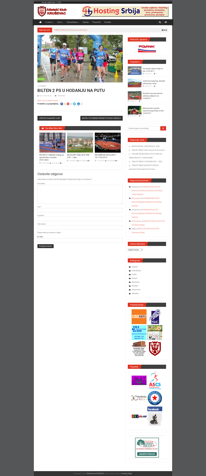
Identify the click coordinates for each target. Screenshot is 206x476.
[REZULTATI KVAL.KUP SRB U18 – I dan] (80, 142)
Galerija (85, 22)
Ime (39, 207)
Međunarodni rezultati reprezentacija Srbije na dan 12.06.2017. (153, 110)
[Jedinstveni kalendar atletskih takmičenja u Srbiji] (135, 83)
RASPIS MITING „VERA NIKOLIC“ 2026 (146, 146)
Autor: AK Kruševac (45, 96)
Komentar (41, 183)
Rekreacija (135, 282)
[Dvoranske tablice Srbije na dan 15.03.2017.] (135, 70)
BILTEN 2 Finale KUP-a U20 (50, 118)
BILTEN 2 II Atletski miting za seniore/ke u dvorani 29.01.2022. (51, 157)
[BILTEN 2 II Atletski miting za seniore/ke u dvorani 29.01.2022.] (52, 142)
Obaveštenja (72, 22)
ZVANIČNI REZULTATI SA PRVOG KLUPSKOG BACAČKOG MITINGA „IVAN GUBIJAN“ (147, 190)
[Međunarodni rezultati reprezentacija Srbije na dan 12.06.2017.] (135, 110)
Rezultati (41, 79)
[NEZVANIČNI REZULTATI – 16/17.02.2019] (108, 142)
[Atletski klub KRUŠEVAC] (52, 11)
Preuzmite (96, 22)
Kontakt (107, 22)
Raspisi (134, 278)
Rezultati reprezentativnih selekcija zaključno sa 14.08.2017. (152, 95)
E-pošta (40, 215)
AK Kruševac (55, 163)
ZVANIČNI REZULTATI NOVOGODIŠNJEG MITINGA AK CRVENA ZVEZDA (147, 202)
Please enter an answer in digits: (49, 232)
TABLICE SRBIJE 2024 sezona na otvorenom (70, 30)
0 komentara (61, 96)
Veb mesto (41, 224)
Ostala (134, 274)
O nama (48, 22)
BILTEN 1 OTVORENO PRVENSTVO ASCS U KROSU (101, 118)
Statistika (135, 293)
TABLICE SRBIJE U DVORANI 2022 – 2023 (147, 161)
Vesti (59, 22)
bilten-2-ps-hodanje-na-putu (47, 100)
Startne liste (136, 290)
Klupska (135, 267)
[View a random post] (166, 22)
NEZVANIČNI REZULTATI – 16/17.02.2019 (106, 156)
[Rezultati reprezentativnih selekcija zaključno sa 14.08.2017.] (135, 95)
